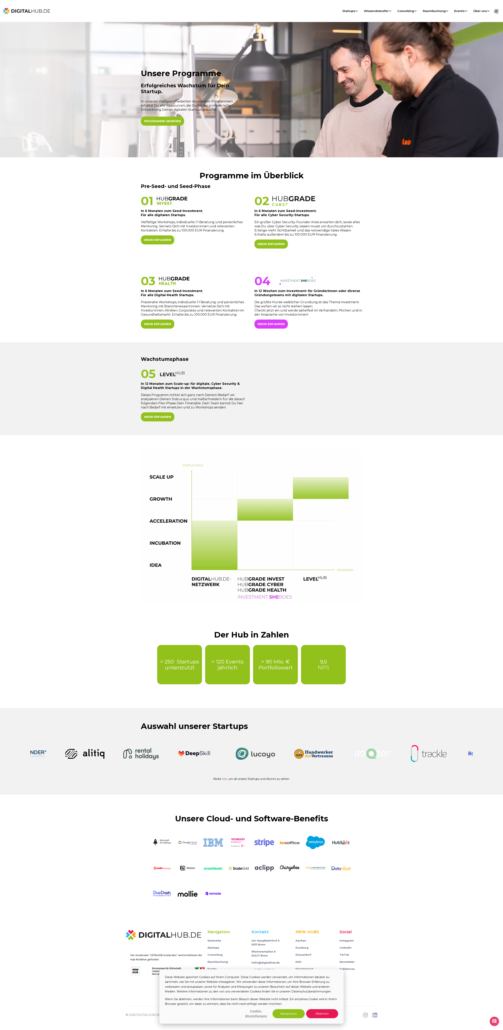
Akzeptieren (288, 1013)
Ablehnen (322, 1013)
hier (224, 779)
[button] (349, 11)
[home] (26, 11)
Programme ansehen (162, 121)
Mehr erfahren (157, 240)
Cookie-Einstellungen (256, 1013)
